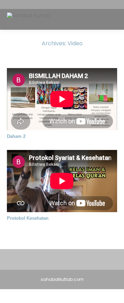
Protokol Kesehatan (28, 218)
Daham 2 (16, 136)
